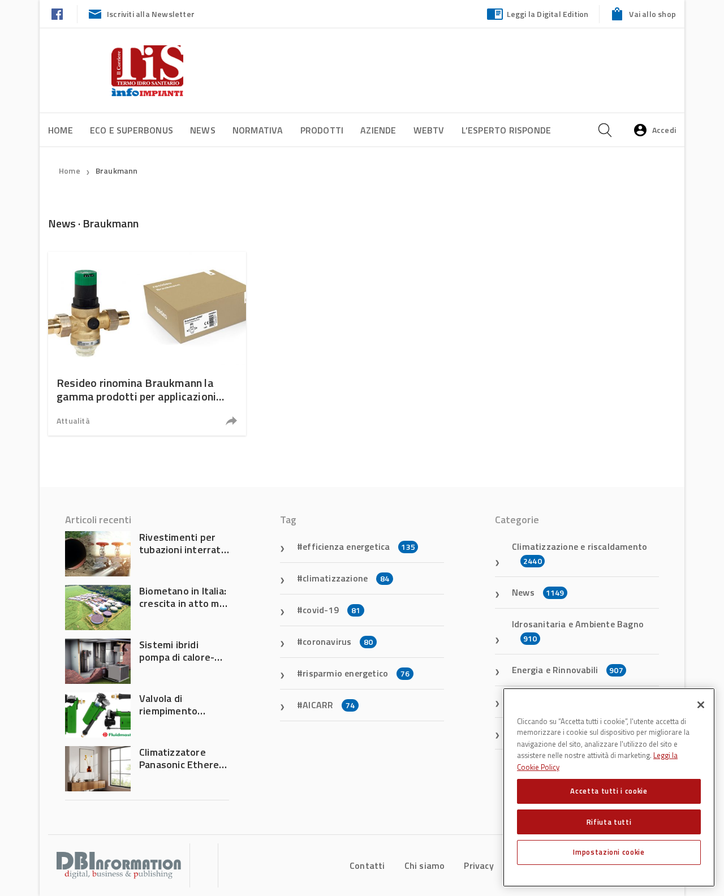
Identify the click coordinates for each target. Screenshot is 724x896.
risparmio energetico (356, 673)
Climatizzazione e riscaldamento (579, 553)
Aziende (378, 130)
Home (60, 130)
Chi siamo (424, 865)
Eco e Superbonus (131, 130)
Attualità (73, 421)
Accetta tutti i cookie (608, 790)
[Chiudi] (700, 704)
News (203, 130)
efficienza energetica (359, 546)
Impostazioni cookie (608, 852)
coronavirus (338, 641)
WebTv (429, 130)
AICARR (329, 705)
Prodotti (322, 130)
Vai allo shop (652, 14)
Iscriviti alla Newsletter (151, 14)
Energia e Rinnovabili (567, 670)
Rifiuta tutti (609, 821)
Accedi (664, 130)
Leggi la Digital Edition (548, 14)
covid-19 (331, 610)
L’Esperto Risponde (506, 130)
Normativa (257, 130)
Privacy (478, 865)
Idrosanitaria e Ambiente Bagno (578, 630)
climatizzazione (346, 578)
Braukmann (117, 170)
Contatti (367, 865)
